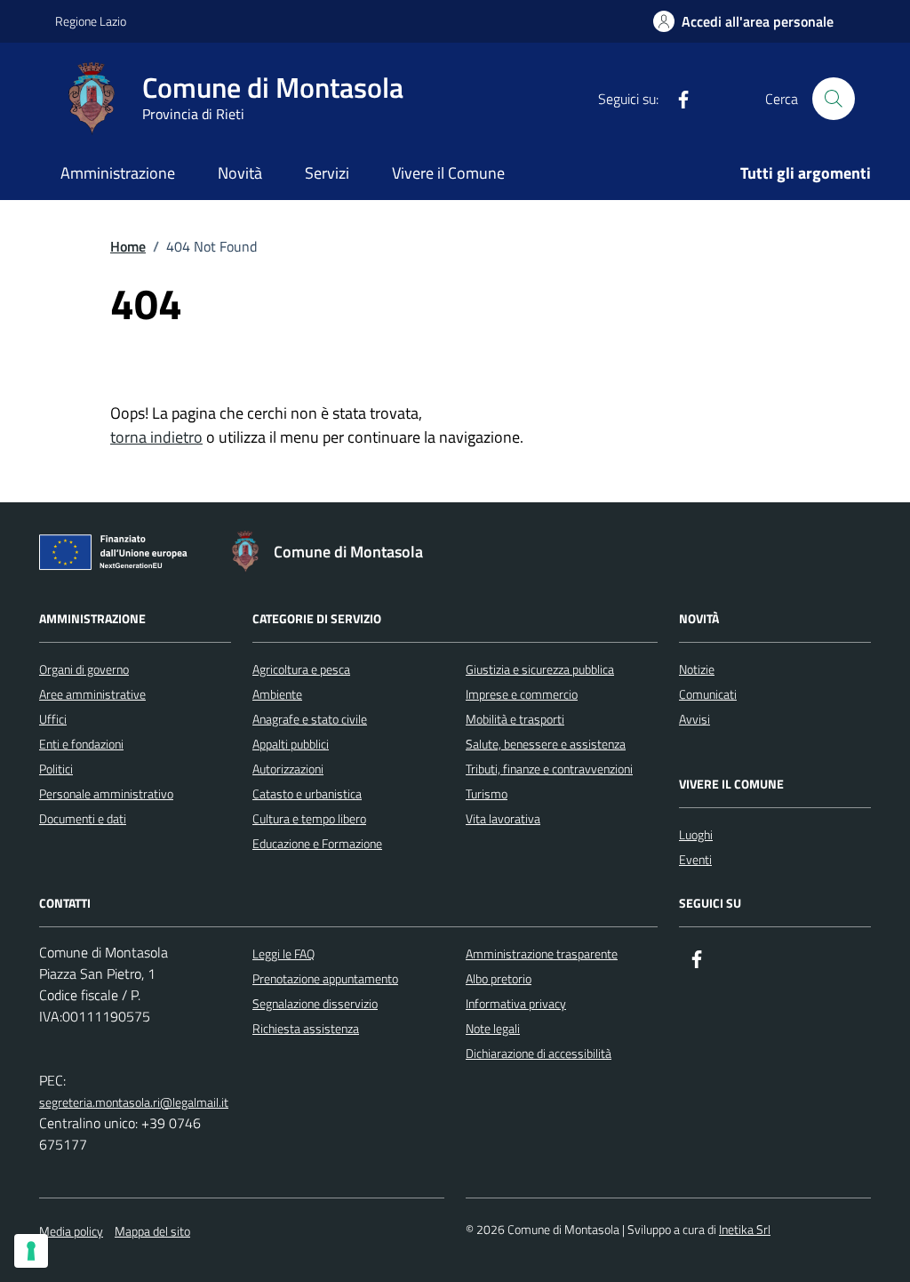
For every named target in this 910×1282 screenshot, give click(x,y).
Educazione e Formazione (317, 843)
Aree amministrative (92, 694)
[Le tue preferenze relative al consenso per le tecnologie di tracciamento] (31, 1251)
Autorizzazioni (287, 768)
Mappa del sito (152, 1231)
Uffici (53, 718)
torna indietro (156, 437)
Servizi (327, 173)
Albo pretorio (498, 978)
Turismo (486, 793)
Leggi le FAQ (283, 953)
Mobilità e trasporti (515, 718)
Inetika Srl (744, 1229)
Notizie (696, 669)
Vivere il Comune (448, 173)
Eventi (695, 859)
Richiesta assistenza (305, 1028)
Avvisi (694, 718)
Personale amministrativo (106, 793)
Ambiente (277, 694)
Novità (240, 173)
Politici (56, 768)
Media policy (71, 1231)
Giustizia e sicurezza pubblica (540, 669)
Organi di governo (84, 669)
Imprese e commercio (522, 694)
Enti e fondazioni (81, 743)
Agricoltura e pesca (301, 669)
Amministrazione (117, 173)
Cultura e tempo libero (309, 818)
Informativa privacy (516, 1003)
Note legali (493, 1028)
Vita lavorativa (503, 818)
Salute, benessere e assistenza (546, 743)
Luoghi (696, 834)
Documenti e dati (82, 818)
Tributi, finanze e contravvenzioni (549, 768)
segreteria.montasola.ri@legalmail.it (133, 1102)
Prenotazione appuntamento (325, 978)
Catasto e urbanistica (307, 793)
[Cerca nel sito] (833, 98)
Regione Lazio (90, 21)
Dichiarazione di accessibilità (538, 1053)
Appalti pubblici (290, 743)
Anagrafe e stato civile (309, 718)
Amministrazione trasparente (542, 953)
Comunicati (708, 694)
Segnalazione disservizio (315, 1003)
